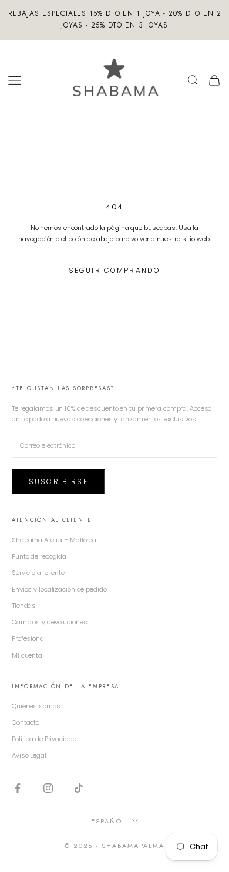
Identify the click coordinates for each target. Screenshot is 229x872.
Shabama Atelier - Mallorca (54, 540)
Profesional (29, 638)
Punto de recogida (39, 556)
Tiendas (24, 605)
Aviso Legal (29, 755)
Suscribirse (58, 481)
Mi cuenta (27, 655)
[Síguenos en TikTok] (79, 788)
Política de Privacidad (44, 738)
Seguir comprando (115, 270)
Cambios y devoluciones (49, 622)
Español (108, 821)
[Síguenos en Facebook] (17, 788)
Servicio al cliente (38, 572)
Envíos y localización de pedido (59, 589)
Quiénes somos (36, 706)
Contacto (25, 722)
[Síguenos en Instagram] (48, 788)
